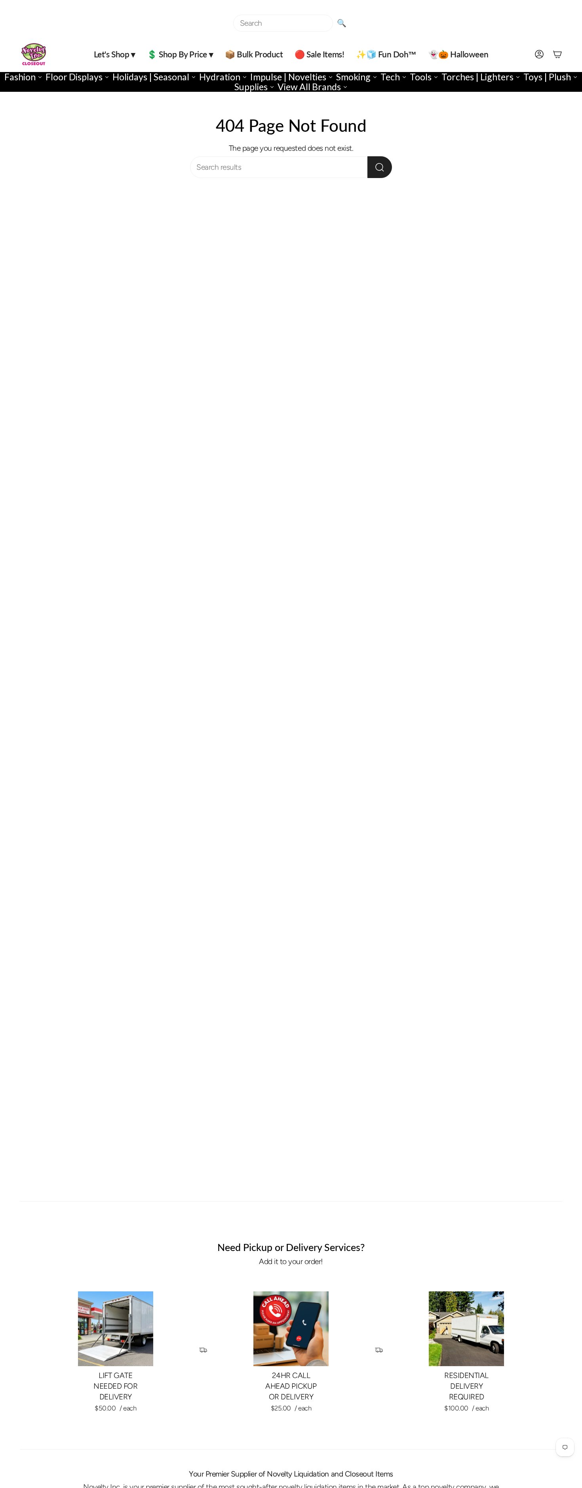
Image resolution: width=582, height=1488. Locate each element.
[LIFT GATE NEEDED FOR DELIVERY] (115, 1329)
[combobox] (283, 23)
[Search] (379, 167)
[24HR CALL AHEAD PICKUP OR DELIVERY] (291, 1329)
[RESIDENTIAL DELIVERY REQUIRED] (466, 1329)
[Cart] (557, 54)
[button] (114, 54)
